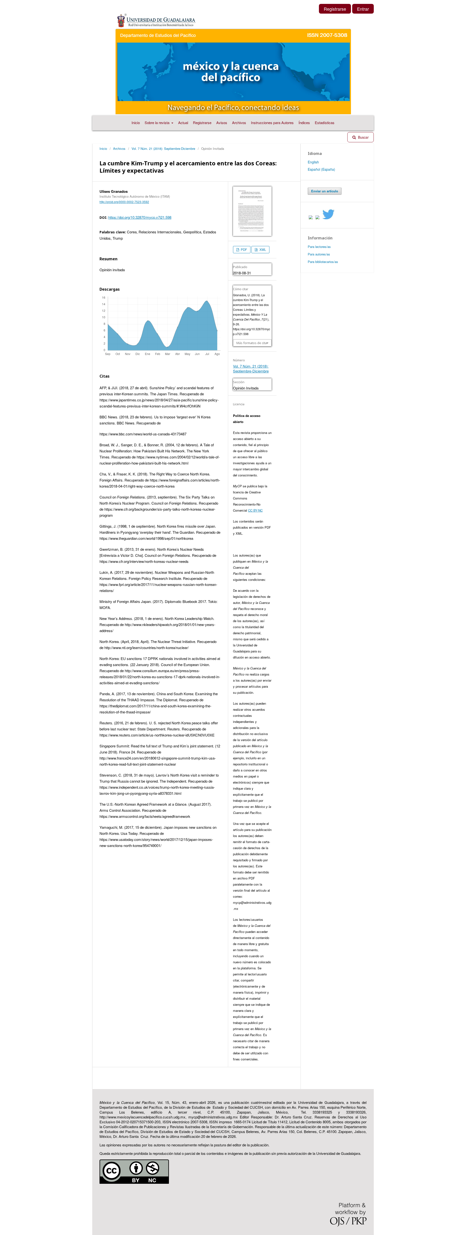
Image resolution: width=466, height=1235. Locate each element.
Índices (304, 122)
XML (262, 249)
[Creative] (134, 1182)
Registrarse (202, 122)
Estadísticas (324, 122)
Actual (183, 122)
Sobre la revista (157, 122)
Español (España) (321, 169)
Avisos (221, 122)
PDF (243, 249)
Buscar (363, 137)
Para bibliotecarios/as (323, 261)
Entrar (363, 9)
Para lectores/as (319, 246)
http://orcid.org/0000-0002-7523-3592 (124, 202)
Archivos (239, 122)
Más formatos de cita (251, 343)
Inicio (136, 122)
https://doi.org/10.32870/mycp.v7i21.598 (139, 217)
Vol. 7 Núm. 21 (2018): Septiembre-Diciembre (163, 148)
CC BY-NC (255, 510)
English (313, 162)
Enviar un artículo (324, 191)
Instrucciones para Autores (272, 122)
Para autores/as (319, 254)
